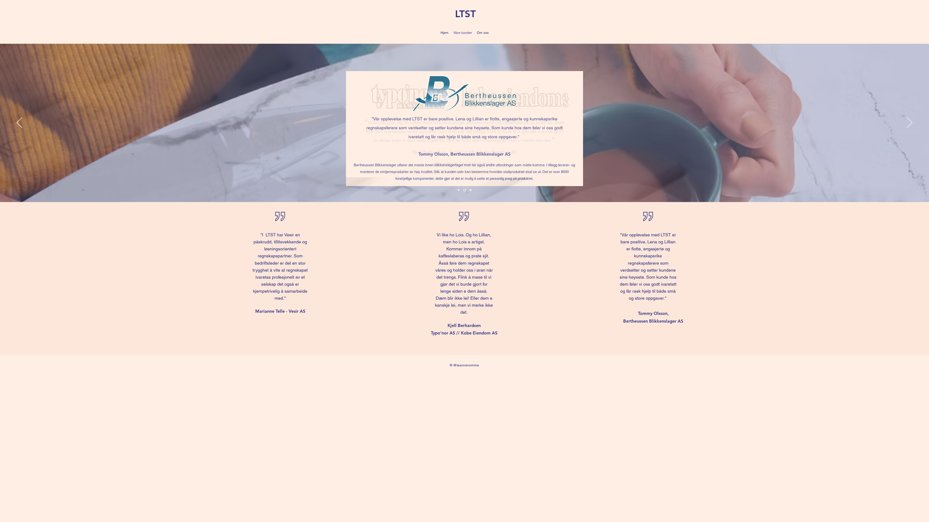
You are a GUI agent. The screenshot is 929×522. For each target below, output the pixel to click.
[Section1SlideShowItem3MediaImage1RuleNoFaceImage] (471, 190)
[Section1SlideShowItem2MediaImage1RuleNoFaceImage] (464, 190)
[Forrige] (19, 123)
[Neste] (909, 123)
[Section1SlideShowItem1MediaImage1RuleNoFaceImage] (458, 190)
